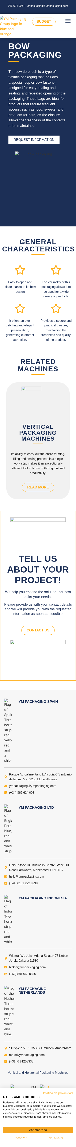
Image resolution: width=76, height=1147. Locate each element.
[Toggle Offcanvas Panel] (68, 21)
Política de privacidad (58, 1093)
